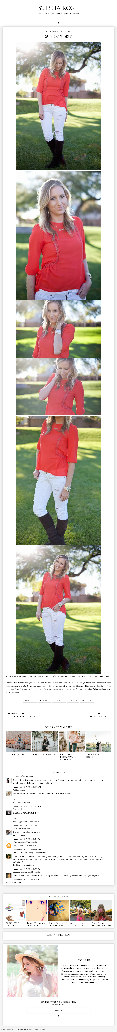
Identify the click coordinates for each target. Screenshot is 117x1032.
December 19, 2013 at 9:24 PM (26, 879)
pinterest (59, 700)
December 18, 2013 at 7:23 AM (27, 806)
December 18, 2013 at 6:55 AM (27, 786)
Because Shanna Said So (24, 871)
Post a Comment (13, 882)
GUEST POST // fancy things (12, 924)
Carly (15, 809)
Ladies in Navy (19, 828)
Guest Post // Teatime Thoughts (101, 924)
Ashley (16, 789)
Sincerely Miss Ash (21, 802)
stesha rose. (58, 8)
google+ (88, 700)
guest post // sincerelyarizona (79, 924)
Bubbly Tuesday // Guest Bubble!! (36, 924)
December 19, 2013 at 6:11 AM (27, 849)
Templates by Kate (37, 1030)
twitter (45, 700)
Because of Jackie (21, 776)
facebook (30, 700)
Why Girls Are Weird (22, 841)
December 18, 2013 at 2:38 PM (26, 825)
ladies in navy (19, 834)
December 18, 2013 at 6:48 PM (26, 838)
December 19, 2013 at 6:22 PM (26, 868)
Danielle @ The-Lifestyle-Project (27, 852)
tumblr (73, 700)
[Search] (58, 1016)
